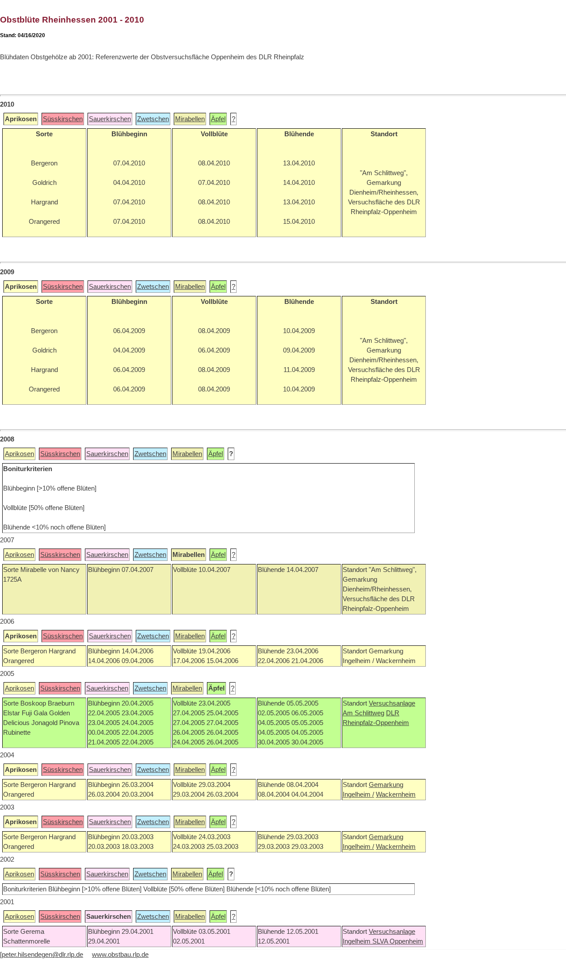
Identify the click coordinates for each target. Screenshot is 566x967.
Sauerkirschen (110, 119)
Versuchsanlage (392, 703)
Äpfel (218, 119)
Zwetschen (153, 119)
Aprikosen (19, 453)
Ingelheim (357, 941)
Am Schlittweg (363, 713)
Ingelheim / (358, 794)
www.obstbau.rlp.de (120, 954)
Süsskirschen (63, 119)
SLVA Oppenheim (397, 941)
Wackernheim (396, 794)
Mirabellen (190, 119)
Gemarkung (386, 784)
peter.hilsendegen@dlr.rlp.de (42, 954)
